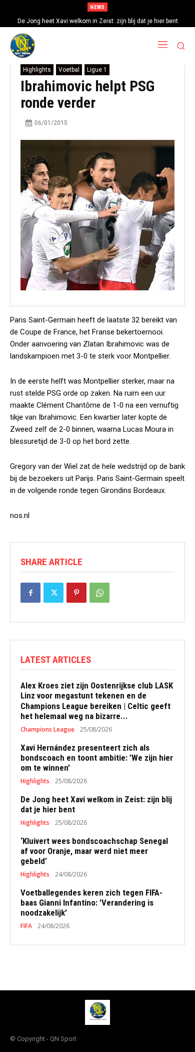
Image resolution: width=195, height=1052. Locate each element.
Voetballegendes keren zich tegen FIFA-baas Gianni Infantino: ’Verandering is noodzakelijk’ (91, 903)
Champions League (47, 730)
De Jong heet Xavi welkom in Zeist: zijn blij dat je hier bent (98, 21)
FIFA (26, 926)
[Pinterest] (76, 593)
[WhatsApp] (100, 593)
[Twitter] (54, 593)
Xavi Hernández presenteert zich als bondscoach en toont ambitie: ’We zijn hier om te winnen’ (96, 758)
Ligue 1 (97, 69)
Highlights (37, 69)
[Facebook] (30, 593)
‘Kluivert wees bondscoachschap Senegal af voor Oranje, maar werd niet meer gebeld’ (94, 851)
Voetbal (69, 69)
